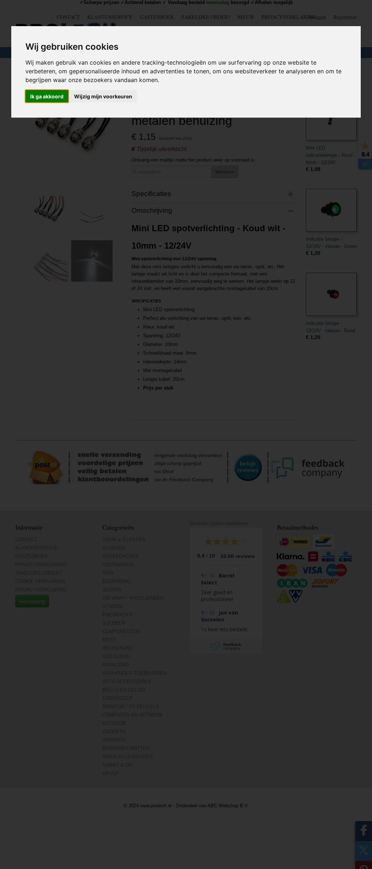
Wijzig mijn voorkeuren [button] (103, 96)
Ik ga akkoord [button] (47, 96)
